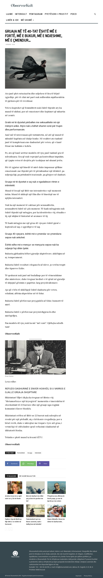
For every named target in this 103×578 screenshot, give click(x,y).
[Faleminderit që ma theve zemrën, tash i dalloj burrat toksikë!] (35, 510)
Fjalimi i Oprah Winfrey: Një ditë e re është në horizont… (13, 521)
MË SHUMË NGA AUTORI (27, 476)
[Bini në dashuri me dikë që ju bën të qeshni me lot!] (35, 487)
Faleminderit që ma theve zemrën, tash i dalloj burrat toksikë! (33, 521)
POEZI (74, 14)
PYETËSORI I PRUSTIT (56, 14)
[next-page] (10, 529)
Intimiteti (38, 453)
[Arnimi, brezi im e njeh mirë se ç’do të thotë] (14, 487)
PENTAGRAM (36, 14)
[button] (95, 14)
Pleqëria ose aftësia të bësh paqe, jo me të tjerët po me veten (55, 498)
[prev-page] (6, 529)
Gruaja (30, 453)
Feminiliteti (21, 453)
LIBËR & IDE (12, 20)
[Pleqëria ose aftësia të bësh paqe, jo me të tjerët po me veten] (56, 487)
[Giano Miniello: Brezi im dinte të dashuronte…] (56, 510)
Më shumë (26, 20)
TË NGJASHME (11, 476)
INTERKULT (21, 14)
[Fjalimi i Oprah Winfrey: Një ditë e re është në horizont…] (14, 510)
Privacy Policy (88, 576)
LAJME (9, 14)
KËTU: (40, 437)
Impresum (79, 576)
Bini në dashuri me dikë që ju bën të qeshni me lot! (34, 498)
